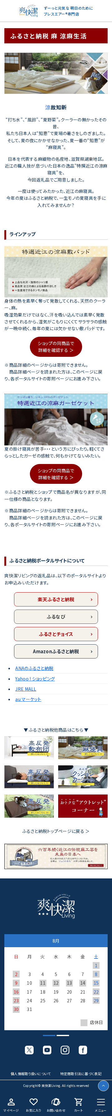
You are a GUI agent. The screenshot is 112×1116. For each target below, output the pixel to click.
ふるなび (56, 616)
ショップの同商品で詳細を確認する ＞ (56, 346)
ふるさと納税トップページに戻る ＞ (56, 831)
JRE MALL (25, 689)
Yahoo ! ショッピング (35, 679)
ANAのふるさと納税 (34, 668)
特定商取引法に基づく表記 (80, 1073)
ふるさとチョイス (56, 634)
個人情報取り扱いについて (31, 1073)
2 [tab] (60, 1038)
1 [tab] (46, 1038)
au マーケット (28, 699)
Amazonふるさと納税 (56, 651)
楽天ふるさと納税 (56, 599)
